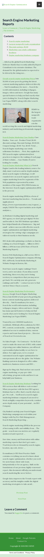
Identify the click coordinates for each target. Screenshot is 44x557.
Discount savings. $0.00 (18, 47)
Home (11, 538)
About (18, 538)
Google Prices (19, 78)
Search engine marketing (19, 41)
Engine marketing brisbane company (24, 55)
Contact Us (22, 541)
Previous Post (22, 493)
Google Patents (29, 538)
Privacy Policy (30, 552)
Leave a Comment (10, 28)
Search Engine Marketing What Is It (17, 165)
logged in (19, 513)
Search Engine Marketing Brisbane (17, 383)
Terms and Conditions (16, 552)
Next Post (22, 499)
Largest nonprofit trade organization (24, 44)
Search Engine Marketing (30, 28)
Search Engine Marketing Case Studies (18, 137)
